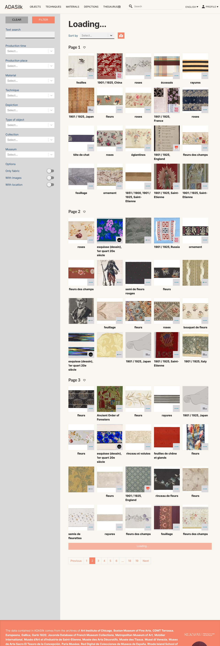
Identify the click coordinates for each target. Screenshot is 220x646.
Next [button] (146, 560)
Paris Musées (70, 644)
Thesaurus (110, 6)
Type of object (15, 122)
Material (12, 78)
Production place (16, 63)
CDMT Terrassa (163, 630)
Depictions (91, 6)
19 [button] (136, 560)
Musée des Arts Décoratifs (100, 639)
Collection (12, 137)
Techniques (53, 6)
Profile (211, 6)
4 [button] (104, 560)
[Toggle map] (121, 35)
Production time (16, 48)
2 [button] (92, 560)
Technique (12, 92)
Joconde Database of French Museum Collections (81, 635)
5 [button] (110, 560)
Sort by (73, 35)
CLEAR (16, 19)
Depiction (12, 107)
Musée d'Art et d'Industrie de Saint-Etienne (52, 639)
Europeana (13, 635)
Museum (12, 151)
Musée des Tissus (131, 639)
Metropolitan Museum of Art (134, 635)
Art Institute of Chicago (96, 630)
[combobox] (158, 6)
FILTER (43, 19)
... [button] (123, 560)
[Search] (131, 6)
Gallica (25, 635)
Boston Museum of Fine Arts (132, 630)
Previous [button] (76, 560)
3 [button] (98, 560)
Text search (13, 29)
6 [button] (116, 560)
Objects (35, 6)
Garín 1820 (39, 635)
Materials (72, 6)
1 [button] (86, 560)
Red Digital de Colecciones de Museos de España (113, 644)
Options (14, 174)
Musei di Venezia (156, 639)
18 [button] (129, 560)
